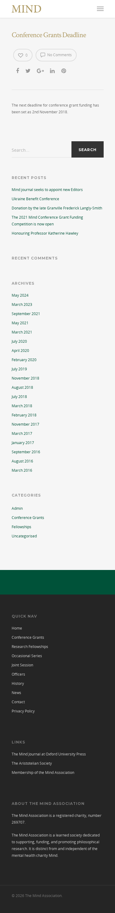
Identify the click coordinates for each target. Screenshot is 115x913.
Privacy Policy (23, 711)
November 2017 (25, 424)
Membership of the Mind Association (43, 772)
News (16, 692)
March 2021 (22, 332)
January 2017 (23, 442)
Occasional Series (27, 655)
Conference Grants (28, 517)
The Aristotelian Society (32, 763)
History (18, 683)
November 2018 (25, 378)
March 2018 (22, 405)
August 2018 (22, 387)
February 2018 (24, 415)
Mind (53, 855)
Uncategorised (24, 536)
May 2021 (20, 323)
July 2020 (19, 341)
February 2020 (24, 359)
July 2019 (19, 369)
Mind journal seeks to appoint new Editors (47, 189)
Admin (17, 508)
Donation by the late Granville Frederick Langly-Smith (57, 208)
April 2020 (20, 350)
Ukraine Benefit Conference (35, 198)
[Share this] (18, 71)
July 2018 (19, 396)
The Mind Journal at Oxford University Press (49, 754)
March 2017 (22, 433)
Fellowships (21, 526)
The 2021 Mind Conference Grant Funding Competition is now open (47, 221)
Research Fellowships (30, 646)
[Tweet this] (28, 71)
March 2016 (22, 470)
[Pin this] (64, 71)
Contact (18, 701)
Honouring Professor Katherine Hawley (45, 233)
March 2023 (22, 304)
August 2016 (22, 461)
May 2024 (20, 295)
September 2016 (26, 452)
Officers (18, 674)
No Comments (59, 54)
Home (17, 628)
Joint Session (22, 665)
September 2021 (26, 313)
